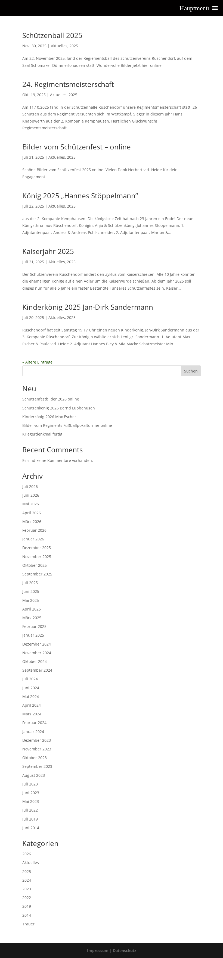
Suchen (191, 371)
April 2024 (31, 705)
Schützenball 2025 (52, 35)
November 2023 (36, 749)
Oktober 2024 (34, 661)
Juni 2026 (30, 495)
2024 (26, 880)
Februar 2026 (34, 530)
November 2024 (36, 652)
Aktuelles (59, 45)
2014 (26, 915)
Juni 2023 (30, 792)
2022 (26, 897)
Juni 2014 (30, 827)
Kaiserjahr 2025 (48, 251)
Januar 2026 (33, 538)
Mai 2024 (30, 696)
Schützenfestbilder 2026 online (50, 399)
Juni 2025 (30, 591)
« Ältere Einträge (37, 362)
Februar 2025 (34, 626)
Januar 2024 (33, 731)
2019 (26, 906)
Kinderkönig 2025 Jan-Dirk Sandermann (87, 307)
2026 (26, 853)
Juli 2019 (30, 819)
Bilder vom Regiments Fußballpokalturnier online (67, 425)
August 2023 (33, 775)
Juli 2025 (30, 582)
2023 (26, 888)
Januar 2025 (33, 635)
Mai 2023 (30, 801)
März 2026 (31, 521)
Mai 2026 (30, 503)
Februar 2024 (34, 722)
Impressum (98, 950)
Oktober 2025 (34, 565)
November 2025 (36, 556)
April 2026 (31, 512)
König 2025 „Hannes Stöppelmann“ (80, 196)
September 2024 (37, 670)
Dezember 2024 (36, 644)
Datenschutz (124, 950)
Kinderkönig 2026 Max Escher (49, 416)
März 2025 (31, 617)
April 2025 (31, 609)
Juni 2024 (30, 687)
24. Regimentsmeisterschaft (68, 84)
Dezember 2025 (36, 547)
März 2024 (31, 713)
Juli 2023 (30, 784)
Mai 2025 (30, 600)
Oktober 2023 (34, 757)
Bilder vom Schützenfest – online (76, 147)
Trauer (28, 923)
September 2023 (37, 766)
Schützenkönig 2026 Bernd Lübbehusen (58, 408)
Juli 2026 (30, 486)
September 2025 (37, 574)
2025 (73, 45)
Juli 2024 (30, 678)
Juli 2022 (30, 810)
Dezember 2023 (36, 740)
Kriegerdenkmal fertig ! (43, 434)
